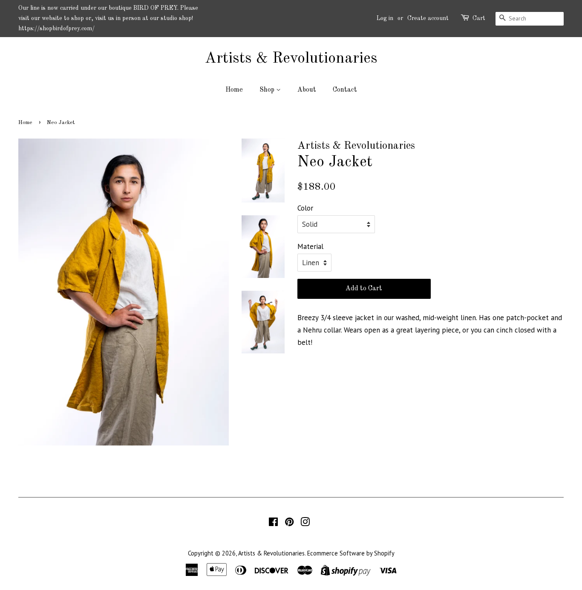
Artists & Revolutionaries (291, 59)
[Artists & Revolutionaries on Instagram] (305, 523)
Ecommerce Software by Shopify (351, 553)
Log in (385, 18)
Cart (479, 18)
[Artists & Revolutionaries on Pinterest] (289, 523)
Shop (267, 90)
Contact (345, 90)
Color (305, 208)
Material (310, 246)
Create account (428, 18)
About (306, 90)
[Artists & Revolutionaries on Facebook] (273, 523)
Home (234, 90)
